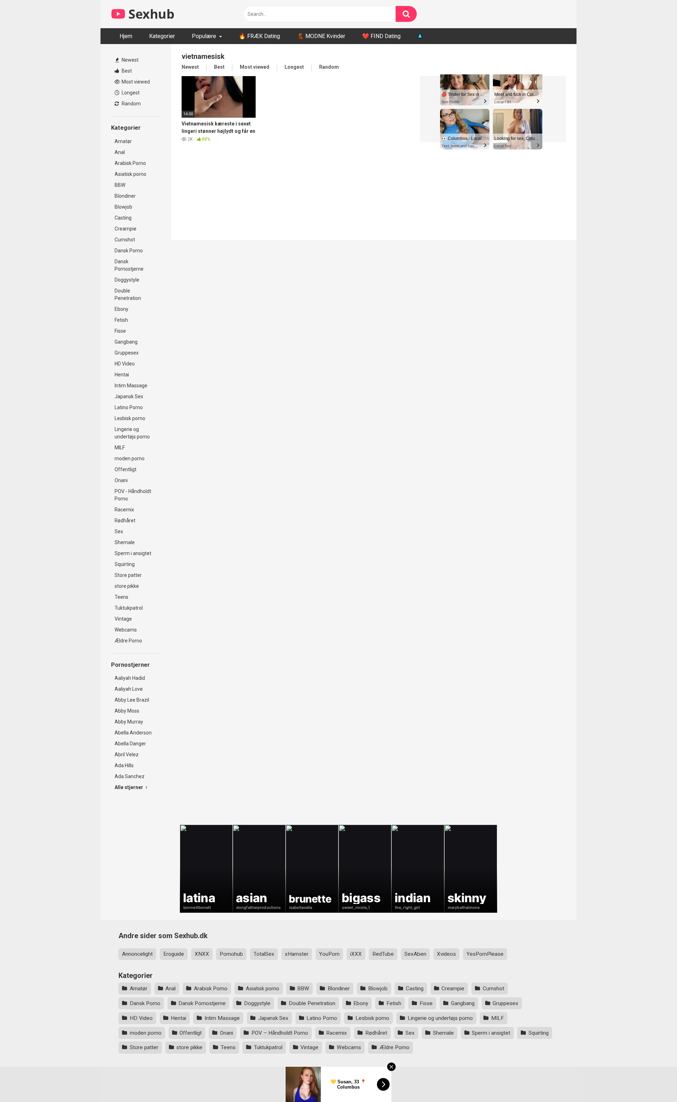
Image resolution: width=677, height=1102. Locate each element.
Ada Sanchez (130, 776)
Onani (121, 480)
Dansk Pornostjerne (129, 265)
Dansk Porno (129, 250)
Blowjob (123, 207)
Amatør (123, 141)
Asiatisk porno (130, 174)
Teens (121, 597)
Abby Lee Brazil (132, 700)
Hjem (126, 36)
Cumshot (125, 239)
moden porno (130, 458)
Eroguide (173, 954)
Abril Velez (127, 754)
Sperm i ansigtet (133, 553)
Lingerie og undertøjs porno (132, 432)
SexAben (415, 954)
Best (126, 71)
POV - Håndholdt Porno (133, 494)
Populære (204, 36)
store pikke (127, 586)
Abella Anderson (133, 732)
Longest (130, 93)
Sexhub (150, 14)
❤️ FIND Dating (381, 36)
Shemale (125, 542)
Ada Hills (124, 765)
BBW (120, 185)
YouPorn (329, 954)
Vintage (123, 619)
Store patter (128, 575)
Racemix (124, 509)
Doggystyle (127, 280)
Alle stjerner (129, 787)
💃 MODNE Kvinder (321, 36)
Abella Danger (130, 743)
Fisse (120, 331)
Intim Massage (131, 385)
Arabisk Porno (130, 163)
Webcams (126, 630)
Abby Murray (129, 722)
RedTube (383, 954)
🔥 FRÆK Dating (259, 36)
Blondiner (125, 196)
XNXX (202, 954)
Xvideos (446, 954)
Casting (123, 218)
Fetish (121, 320)
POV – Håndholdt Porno (279, 1033)
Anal (120, 152)
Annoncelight (137, 954)
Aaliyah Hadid (130, 678)
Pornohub (231, 954)
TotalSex (264, 954)
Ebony (121, 309)
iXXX (356, 954)
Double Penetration (128, 294)
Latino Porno (129, 407)
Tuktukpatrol (129, 608)
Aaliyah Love (129, 689)
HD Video (125, 364)
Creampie (125, 229)
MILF (120, 447)
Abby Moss (127, 711)
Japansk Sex (129, 396)
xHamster (297, 954)
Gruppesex (127, 353)
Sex (119, 531)
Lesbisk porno (130, 418)
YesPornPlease (485, 954)
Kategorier (162, 36)
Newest (130, 60)
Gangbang (126, 342)
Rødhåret (125, 520)
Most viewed (135, 82)
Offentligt (125, 469)
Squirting (125, 564)
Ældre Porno (128, 641)
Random (131, 103)
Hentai (122, 374)
